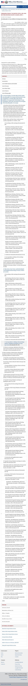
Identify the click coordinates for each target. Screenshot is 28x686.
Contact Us (3, 664)
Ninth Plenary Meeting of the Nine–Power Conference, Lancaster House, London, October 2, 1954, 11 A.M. (15, 201)
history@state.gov (24, 679)
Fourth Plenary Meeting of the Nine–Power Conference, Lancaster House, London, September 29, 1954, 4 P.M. (14, 155)
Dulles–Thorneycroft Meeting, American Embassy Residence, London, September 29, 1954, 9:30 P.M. (14, 160)
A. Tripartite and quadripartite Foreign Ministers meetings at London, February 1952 (14, 358)
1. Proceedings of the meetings (14, 124)
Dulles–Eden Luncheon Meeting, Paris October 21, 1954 (15, 300)
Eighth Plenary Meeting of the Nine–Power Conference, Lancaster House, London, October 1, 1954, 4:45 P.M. (15, 196)
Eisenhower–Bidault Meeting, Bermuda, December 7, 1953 (13, 570)
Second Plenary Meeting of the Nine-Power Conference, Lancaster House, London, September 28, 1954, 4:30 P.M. (14, 139)
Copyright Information (19, 667)
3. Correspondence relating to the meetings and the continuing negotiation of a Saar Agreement (14, 343)
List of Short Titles (6, 88)
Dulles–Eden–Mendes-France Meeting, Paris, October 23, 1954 (15, 336)
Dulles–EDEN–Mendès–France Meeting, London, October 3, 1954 (13, 247)
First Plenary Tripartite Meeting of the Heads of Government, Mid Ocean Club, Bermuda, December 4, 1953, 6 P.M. (15, 507)
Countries (16, 656)
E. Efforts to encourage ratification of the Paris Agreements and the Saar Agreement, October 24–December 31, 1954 (14, 349)
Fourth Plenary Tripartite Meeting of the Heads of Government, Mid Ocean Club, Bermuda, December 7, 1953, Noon (15, 566)
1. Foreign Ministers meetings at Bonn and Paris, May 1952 (14, 366)
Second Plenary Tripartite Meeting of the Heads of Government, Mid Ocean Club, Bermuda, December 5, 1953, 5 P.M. (15, 532)
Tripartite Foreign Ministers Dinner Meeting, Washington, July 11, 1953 (15, 412)
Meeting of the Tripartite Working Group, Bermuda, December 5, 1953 (14, 511)
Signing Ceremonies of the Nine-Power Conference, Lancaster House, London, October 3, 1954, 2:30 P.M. (15, 243)
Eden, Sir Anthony (6, 616)
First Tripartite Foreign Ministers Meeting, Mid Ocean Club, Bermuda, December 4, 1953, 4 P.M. (15, 496)
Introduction (5, 81)
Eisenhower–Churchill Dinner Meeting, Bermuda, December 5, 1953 (14, 536)
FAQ (1, 656)
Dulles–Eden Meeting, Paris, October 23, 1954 (14, 329)
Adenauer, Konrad (6, 607)
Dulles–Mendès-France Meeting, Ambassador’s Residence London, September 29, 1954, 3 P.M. (15, 149)
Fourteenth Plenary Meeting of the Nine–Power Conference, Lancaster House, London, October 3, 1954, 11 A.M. (15, 238)
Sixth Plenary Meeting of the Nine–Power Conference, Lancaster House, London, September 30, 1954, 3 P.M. (14, 174)
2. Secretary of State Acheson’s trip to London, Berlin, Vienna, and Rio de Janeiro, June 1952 (14, 371)
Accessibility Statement (19, 662)
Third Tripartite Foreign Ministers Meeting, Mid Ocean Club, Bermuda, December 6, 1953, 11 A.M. (15, 541)
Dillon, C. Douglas (5, 613)
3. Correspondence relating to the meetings (13, 257)
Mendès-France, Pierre (7, 618)
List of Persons (5, 86)
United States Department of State (18, 677)
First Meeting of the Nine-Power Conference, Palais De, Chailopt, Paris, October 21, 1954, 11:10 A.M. (15, 295)
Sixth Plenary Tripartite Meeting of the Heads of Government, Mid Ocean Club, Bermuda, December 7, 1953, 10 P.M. (15, 585)
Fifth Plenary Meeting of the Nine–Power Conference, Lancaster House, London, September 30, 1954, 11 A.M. (14, 169)
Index (3, 600)
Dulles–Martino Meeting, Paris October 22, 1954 (15, 314)
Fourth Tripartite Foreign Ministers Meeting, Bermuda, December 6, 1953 (14, 545)
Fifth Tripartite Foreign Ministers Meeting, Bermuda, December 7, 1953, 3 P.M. (15, 575)
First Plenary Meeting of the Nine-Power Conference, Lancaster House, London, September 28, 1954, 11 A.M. (14, 128)
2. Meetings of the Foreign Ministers (15, 388)
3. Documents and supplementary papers (13, 458)
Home (2, 653)
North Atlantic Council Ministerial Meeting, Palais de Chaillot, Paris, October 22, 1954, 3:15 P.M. (14, 324)
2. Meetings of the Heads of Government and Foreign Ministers (14, 475)
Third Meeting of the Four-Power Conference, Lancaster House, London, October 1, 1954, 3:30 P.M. (15, 190)
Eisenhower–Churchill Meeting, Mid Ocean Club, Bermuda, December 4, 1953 (15, 483)
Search (2, 654)
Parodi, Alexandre (6, 621)
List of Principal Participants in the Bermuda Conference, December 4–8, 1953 (14, 478)
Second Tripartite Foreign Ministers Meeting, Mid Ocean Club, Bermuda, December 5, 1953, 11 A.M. (15, 516)
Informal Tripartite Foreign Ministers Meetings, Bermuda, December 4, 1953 (15, 491)
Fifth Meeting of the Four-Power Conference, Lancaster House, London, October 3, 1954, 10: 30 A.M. (15, 233)
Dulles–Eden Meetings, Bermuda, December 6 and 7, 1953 (15, 554)
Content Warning (18, 669)
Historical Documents (19, 653)
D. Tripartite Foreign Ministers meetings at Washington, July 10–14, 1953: (12, 380)
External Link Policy (18, 666)
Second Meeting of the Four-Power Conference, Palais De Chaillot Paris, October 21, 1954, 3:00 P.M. (15, 305)
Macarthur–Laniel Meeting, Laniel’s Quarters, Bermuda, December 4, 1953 (15, 487)
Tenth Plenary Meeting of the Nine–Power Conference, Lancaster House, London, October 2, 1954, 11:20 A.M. (15, 206)
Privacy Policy (17, 664)
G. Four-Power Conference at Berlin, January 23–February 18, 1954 (13, 594)
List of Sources (5, 90)
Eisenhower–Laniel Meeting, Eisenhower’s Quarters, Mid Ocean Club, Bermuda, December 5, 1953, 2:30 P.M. (15, 526)
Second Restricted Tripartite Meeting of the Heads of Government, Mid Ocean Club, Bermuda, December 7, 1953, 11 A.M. (15, 559)
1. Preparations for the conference (14, 471)
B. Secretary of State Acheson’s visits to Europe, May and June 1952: (14, 362)
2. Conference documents (14, 254)
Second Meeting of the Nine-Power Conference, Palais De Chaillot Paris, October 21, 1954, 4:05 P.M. (15, 310)
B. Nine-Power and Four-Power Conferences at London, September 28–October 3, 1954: (13, 120)
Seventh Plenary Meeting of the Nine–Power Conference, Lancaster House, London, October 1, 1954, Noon (15, 185)
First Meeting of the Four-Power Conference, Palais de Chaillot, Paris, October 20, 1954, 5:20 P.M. (15, 280)
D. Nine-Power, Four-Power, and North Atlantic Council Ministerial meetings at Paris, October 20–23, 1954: (13, 270)
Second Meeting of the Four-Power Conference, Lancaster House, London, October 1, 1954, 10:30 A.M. (15, 180)
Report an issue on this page (6, 684)
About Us (2, 662)
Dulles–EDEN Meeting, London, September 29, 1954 (15, 164)
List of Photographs (6, 93)
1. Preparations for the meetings (14, 384)
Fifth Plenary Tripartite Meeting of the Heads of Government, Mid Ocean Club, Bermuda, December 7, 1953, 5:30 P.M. (15, 580)
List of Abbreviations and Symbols (9, 83)
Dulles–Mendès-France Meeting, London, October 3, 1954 (14, 251)
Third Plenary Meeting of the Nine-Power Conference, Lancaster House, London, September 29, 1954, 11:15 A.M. (14, 144)
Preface (4, 78)
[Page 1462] (24, 52)
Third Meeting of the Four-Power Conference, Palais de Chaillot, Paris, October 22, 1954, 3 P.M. (15, 319)
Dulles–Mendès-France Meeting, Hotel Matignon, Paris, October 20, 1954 (14, 290)
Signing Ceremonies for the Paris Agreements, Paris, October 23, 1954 (15, 332)
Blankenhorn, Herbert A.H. (7, 610)
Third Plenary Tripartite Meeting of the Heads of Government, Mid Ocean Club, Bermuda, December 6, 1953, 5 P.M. (15, 550)
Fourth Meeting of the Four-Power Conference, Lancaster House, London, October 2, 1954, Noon (15, 211)
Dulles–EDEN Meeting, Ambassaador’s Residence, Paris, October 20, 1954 (15, 285)
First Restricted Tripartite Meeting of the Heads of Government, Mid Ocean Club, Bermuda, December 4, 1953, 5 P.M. (15, 501)
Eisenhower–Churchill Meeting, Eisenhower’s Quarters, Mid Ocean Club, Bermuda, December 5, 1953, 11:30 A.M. (15, 521)
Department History (18, 654)
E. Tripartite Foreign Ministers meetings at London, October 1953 (14, 462)
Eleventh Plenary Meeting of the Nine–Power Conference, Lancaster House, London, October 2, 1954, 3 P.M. (15, 217)
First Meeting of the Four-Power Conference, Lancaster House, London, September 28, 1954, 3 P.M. (15, 134)
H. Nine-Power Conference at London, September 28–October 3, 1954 (14, 597)
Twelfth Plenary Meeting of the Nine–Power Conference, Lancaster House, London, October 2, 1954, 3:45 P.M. (15, 222)
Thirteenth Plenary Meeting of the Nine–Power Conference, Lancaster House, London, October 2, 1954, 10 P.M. (15, 227)
